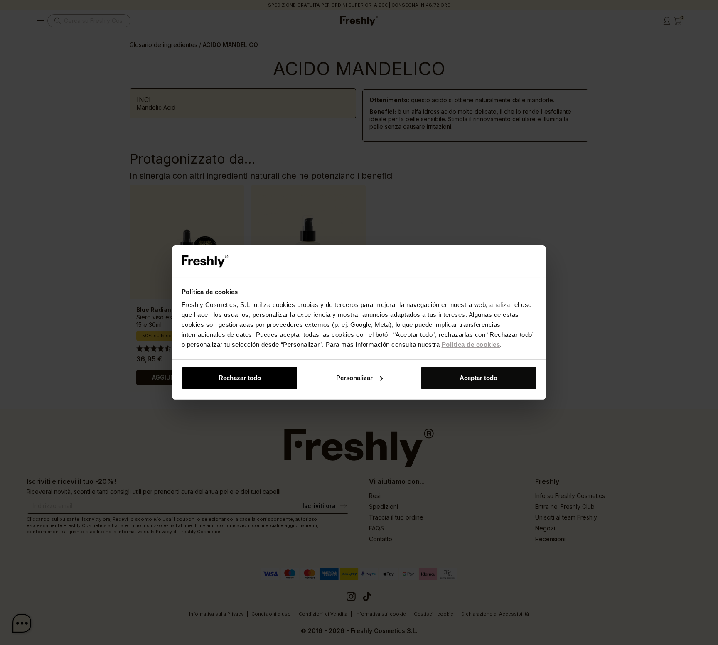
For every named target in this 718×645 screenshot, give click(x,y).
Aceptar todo (478, 377)
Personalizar (354, 377)
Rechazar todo (240, 377)
